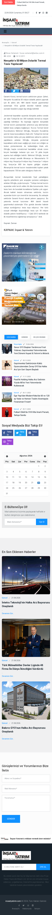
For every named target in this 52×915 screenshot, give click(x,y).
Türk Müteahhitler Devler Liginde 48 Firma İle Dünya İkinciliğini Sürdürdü (22, 667)
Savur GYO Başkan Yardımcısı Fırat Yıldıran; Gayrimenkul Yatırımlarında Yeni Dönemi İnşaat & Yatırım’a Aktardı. (31, 350)
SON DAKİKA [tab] (11, 337)
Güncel (14, 42)
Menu (5, 31)
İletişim (37, 908)
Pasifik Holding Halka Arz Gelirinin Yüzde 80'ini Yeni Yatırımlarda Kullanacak (29, 382)
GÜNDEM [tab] (24, 337)
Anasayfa (5, 42)
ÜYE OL (43, 867)
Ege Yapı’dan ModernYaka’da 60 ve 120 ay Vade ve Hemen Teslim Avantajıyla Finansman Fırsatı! (31, 398)
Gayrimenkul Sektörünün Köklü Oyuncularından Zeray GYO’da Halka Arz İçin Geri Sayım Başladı (30, 366)
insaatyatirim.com (13, 901)
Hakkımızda (26, 908)
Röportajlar (18, 344)
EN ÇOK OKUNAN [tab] (39, 337)
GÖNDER (11, 818)
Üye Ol (41, 521)
